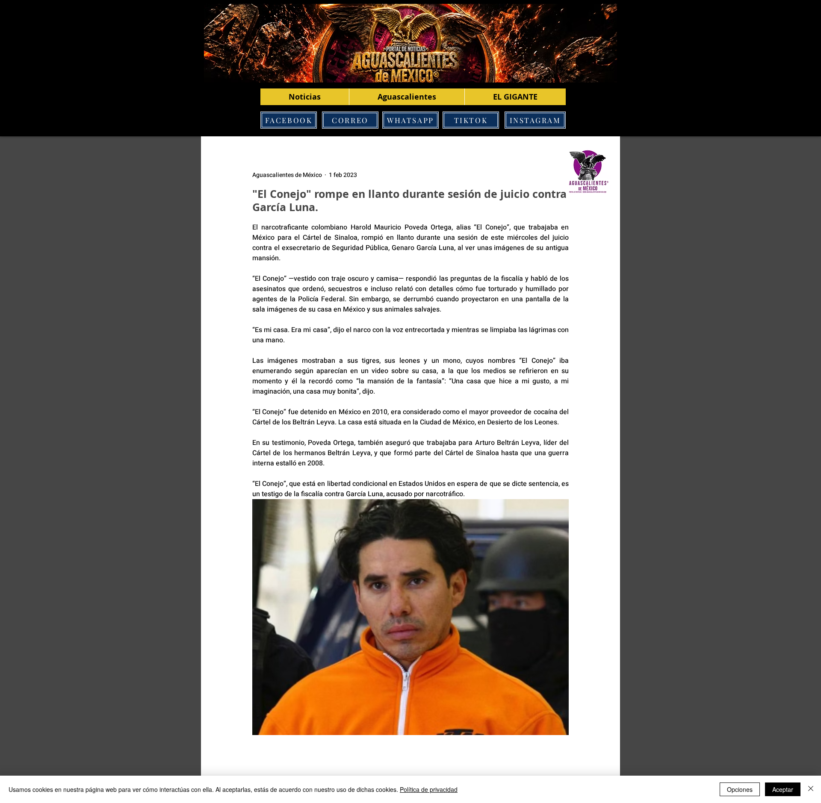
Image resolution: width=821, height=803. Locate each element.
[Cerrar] (811, 789)
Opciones (740, 789)
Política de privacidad (429, 789)
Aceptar (782, 789)
